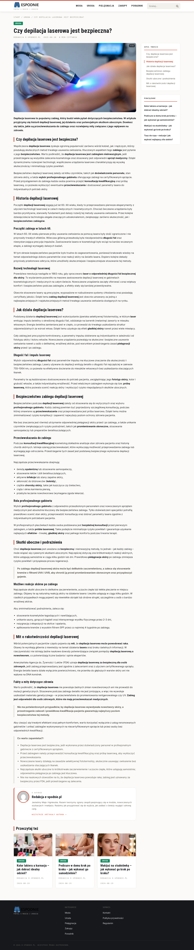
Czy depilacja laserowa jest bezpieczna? (159, 55)
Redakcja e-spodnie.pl (27, 37)
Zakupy (122, 5)
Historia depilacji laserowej (159, 61)
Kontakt (106, 912)
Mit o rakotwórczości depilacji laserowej (160, 84)
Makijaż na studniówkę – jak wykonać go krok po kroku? (116, 869)
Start (17, 17)
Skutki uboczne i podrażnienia (160, 78)
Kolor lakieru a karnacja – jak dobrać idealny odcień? (33, 869)
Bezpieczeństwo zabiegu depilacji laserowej (158, 72)
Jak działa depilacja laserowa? (161, 66)
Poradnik (137, 5)
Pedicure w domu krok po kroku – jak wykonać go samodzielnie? (74, 869)
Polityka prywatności (113, 918)
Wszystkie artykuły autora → (49, 815)
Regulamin (108, 923)
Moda (79, 5)
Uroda (91, 5)
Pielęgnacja (106, 5)
